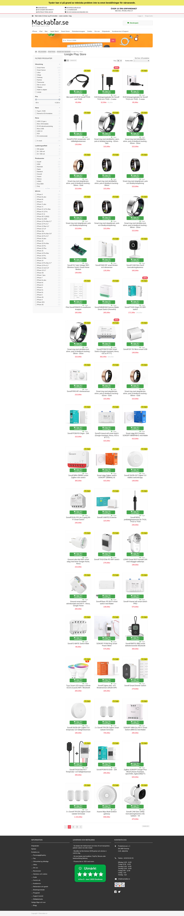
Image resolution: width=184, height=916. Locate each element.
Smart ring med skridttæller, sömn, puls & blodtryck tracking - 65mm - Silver (135, 141)
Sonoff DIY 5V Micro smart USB (135, 349)
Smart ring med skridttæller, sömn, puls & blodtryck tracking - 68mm (107, 183)
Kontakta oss (35, 852)
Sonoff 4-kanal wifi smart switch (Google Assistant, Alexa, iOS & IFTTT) (107, 435)
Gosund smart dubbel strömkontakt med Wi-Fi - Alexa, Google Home (78, 604)
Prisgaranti (36, 893)
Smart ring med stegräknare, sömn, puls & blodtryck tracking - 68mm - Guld (135, 393)
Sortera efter (129, 61)
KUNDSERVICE (42, 7)
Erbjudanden (35, 846)
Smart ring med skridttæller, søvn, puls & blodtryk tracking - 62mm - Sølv (106, 141)
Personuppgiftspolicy (39, 855)
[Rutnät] (65, 60)
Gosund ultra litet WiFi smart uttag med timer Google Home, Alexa (78, 562)
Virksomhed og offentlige (40, 861)
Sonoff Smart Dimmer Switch (135, 685)
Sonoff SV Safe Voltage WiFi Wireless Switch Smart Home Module (78, 267)
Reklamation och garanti (40, 886)
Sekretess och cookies (40, 874)
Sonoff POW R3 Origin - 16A (78, 433)
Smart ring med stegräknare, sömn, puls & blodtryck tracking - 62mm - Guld (107, 393)
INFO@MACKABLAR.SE (73, 7)
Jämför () (73, 60)
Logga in (140, 16)
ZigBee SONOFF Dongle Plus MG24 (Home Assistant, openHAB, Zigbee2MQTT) (135, 772)
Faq (34, 858)
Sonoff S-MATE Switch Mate (78, 643)
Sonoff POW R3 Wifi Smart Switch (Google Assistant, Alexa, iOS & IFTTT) (107, 351)
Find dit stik (36, 880)
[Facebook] (116, 892)
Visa (115, 61)
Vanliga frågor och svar (38, 902)
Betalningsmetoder (39, 890)
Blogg (35, 905)
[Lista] (68, 60)
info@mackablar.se (124, 879)
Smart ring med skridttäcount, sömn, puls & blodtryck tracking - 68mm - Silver (135, 225)
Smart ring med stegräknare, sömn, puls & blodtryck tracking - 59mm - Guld (78, 183)
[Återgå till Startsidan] (35, 52)
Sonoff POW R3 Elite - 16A (107, 770)
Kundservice (37, 883)
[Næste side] (80, 827)
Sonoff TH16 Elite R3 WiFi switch (106, 559)
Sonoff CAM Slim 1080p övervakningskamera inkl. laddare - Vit (135, 814)
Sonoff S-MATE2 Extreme (106, 517)
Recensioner (37, 871)
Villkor (35, 864)
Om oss (35, 868)
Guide (35, 877)
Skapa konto (149, 16)
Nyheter (33, 849)
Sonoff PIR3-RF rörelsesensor (78, 391)
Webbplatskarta (38, 899)
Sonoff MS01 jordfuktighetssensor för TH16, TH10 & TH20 (135, 519)
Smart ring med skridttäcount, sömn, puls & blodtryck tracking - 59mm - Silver (78, 351)
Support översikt (38, 896)
